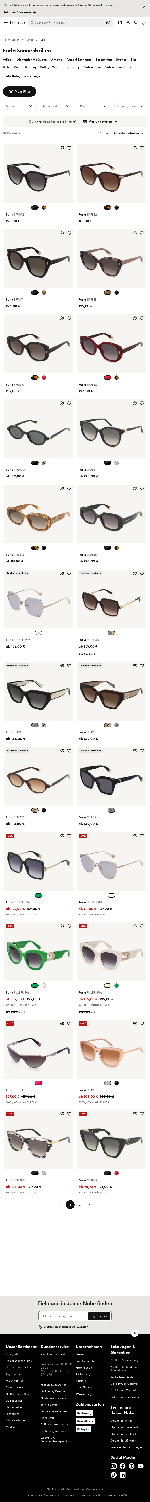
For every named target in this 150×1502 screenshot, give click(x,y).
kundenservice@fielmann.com (51, 795)
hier (83, 799)
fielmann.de (92, 756)
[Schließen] (116, 696)
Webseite (67, 789)
